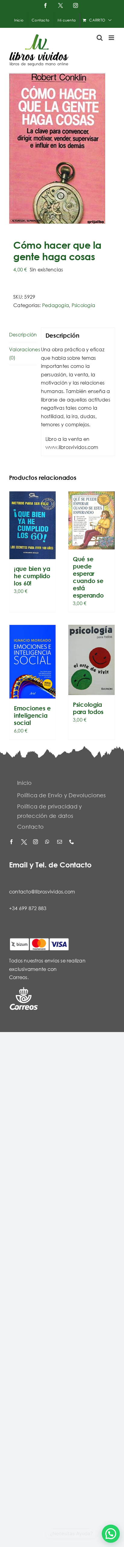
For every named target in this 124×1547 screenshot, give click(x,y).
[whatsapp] (48, 842)
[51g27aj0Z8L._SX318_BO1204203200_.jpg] (62, 148)
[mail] (60, 842)
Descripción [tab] (23, 334)
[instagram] (36, 842)
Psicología (83, 305)
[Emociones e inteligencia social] (32, 662)
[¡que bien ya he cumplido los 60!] (32, 525)
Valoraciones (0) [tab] (23, 353)
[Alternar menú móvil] (112, 37)
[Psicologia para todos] (91, 660)
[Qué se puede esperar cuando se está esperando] (91, 520)
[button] (111, 1534)
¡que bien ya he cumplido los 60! (32, 576)
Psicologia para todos (88, 708)
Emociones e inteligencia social (32, 715)
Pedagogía (55, 305)
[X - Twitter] (24, 842)
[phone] (72, 842)
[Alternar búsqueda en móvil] (100, 37)
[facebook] (12, 842)
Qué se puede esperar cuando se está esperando (88, 577)
